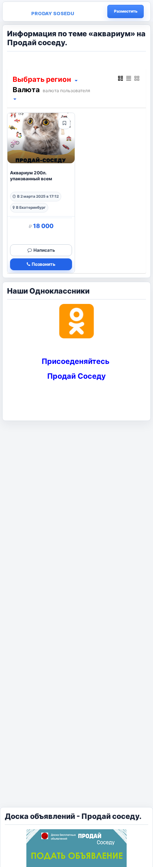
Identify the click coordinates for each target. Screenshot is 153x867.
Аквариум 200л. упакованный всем (31, 176)
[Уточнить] (76, 80)
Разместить (125, 11)
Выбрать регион (42, 79)
